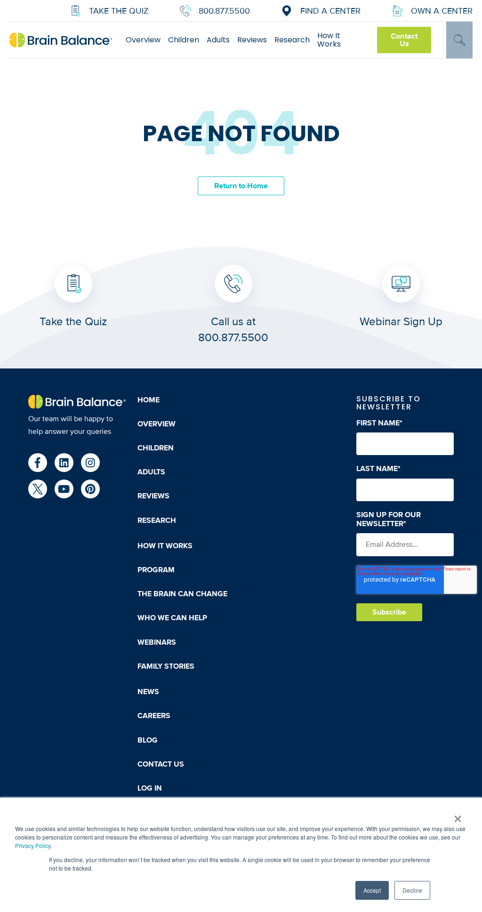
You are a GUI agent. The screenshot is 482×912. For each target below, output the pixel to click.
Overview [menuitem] (143, 39)
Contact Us (404, 40)
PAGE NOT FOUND (241, 133)
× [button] (457, 815)
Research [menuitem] (292, 39)
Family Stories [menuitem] (165, 666)
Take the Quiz (119, 11)
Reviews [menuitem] (252, 39)
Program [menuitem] (156, 570)
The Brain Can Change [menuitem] (182, 594)
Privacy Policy (32, 845)
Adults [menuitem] (218, 39)
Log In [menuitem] (149, 788)
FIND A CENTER (330, 11)
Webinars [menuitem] (156, 642)
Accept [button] (372, 890)
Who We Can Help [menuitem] (172, 618)
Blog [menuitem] (147, 740)
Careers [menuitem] (153, 715)
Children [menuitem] (183, 39)
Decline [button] (412, 890)
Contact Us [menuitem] (160, 764)
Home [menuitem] (148, 400)
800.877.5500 (224, 11)
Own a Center (442, 11)
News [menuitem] (148, 691)
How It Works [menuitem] (329, 39)
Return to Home (241, 186)
